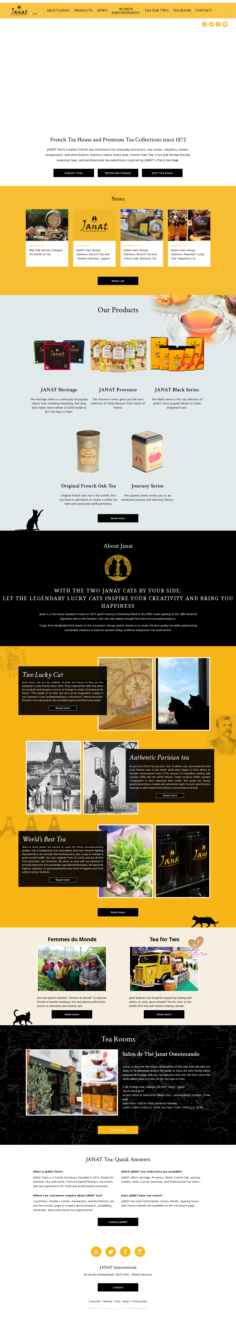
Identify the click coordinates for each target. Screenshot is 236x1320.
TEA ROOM (182, 10)
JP (31, 14)
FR (39, 14)
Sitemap (107, 1301)
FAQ (117, 1301)
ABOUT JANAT (58, 10)
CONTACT (203, 10)
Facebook (218, 24)
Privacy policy (139, 1301)
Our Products (118, 310)
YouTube (225, 24)
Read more (118, 518)
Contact (118, 1287)
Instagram (204, 24)
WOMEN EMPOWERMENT (126, 11)
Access (147, 1274)
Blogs (126, 1301)
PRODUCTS (83, 10)
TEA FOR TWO (157, 10)
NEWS (102, 10)
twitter (211, 24)
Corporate (94, 1301)
